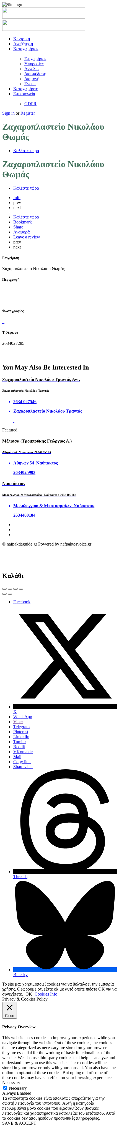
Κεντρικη (21, 38)
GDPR (30, 103)
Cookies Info (46, 994)
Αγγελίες (32, 68)
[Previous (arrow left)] (4, 594)
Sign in (9, 113)
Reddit (19, 746)
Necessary (18, 1088)
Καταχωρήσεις (26, 48)
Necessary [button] (11, 1082)
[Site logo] (43, 17)
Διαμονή (31, 78)
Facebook (21, 601)
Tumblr (19, 741)
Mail (17, 756)
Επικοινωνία (24, 93)
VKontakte (23, 751)
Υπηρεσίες (33, 63)
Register (27, 113)
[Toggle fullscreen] (15, 589)
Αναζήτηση (23, 43)
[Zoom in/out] (21, 589)
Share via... (23, 766)
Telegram (21, 726)
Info (16, 197)
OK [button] (28, 994)
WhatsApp (22, 716)
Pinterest (20, 731)
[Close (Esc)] (4, 589)
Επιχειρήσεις (35, 58)
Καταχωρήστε (25, 88)
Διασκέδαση (35, 73)
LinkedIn (21, 736)
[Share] (10, 589)
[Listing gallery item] (2, 321)
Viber (18, 721)
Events (30, 83)
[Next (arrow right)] (10, 594)
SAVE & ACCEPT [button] (19, 1123)
